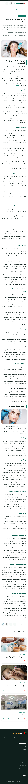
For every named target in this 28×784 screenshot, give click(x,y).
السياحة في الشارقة (22, 768)
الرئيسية (25, 9)
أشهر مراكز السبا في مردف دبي (15, 657)
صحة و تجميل (19, 9)
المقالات (25, 752)
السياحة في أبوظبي (23, 762)
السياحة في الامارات (22, 765)
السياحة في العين (23, 771)
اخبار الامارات (24, 759)
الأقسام (25, 749)
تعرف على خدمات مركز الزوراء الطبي (14, 715)
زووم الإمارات (17, 85)
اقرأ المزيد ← (6, 661)
